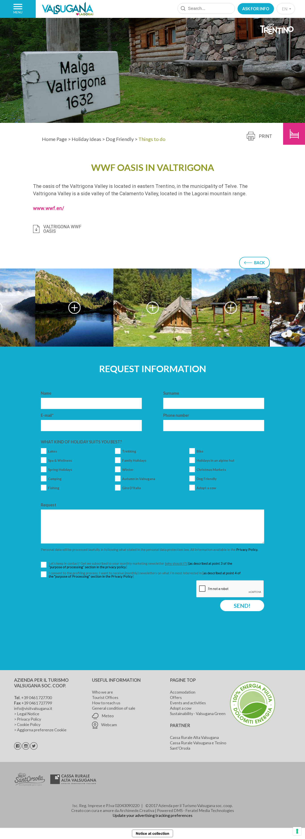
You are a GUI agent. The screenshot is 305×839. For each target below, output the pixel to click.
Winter (128, 469)
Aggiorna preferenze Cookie (42, 729)
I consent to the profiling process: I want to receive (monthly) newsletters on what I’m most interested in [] (145, 574)
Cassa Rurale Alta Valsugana (194, 737)
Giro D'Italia (131, 488)
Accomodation (182, 692)
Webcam (108, 724)
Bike (199, 451)
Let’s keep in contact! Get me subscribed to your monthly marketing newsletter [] (145, 565)
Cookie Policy (28, 724)
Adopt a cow (206, 488)
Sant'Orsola (180, 748)
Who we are (102, 692)
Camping (55, 478)
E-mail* (47, 415)
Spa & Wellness (60, 460)
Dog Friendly (206, 478)
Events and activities (188, 702)
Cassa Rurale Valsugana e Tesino (198, 742)
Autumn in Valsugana (138, 478)
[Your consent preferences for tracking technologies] (297, 831)
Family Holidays (134, 460)
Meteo (107, 715)
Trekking (129, 451)
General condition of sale (113, 708)
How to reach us (106, 702)
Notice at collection (152, 833)
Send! (242, 605)
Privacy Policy (29, 719)
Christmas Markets (211, 469)
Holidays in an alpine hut (215, 460)
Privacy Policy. (247, 549)
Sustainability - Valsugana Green (198, 713)
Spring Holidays (60, 469)
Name (46, 393)
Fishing (53, 488)
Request (48, 505)
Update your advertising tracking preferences (152, 815)
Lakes (52, 451)
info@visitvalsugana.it (33, 708)
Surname (171, 393)
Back (259, 262)
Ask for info (255, 8)
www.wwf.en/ (48, 208)
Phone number (176, 415)
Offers (176, 697)
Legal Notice (28, 713)
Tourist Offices (105, 697)
